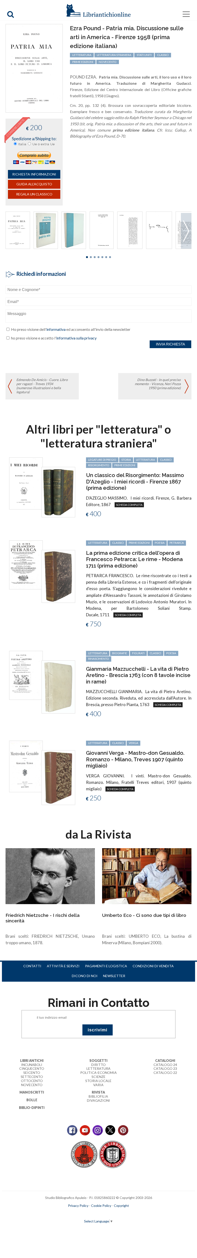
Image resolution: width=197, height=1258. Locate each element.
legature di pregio (102, 459)
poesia (160, 542)
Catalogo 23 (165, 1068)
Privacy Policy (78, 1206)
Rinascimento (98, 658)
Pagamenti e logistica (106, 966)
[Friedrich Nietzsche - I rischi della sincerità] (50, 876)
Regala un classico (34, 194)
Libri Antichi (31, 1060)
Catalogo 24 (165, 1065)
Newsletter (114, 976)
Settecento (32, 1077)
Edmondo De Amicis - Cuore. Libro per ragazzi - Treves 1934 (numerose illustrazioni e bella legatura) (42, 386)
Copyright (121, 1206)
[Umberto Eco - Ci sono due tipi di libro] (146, 876)
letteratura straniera (114, 55)
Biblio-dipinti (31, 1108)
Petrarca (177, 542)
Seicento (31, 1073)
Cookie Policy (101, 1206)
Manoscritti (31, 1092)
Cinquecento (31, 1068)
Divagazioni (98, 1100)
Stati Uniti (144, 55)
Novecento (108, 62)
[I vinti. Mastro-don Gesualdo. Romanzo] (26, 766)
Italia (22, 144)
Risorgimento (98, 465)
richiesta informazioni (34, 174)
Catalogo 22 (165, 1073)
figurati (138, 653)
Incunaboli (31, 1065)
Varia (98, 1085)
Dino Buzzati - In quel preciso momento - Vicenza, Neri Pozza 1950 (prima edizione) (158, 384)
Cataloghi (165, 1060)
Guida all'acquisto (34, 184)
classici (163, 55)
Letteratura (98, 1068)
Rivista (98, 1092)
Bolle (31, 1100)
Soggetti (98, 1060)
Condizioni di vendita (153, 966)
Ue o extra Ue (43, 144)
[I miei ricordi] (26, 483)
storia (126, 459)
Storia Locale (98, 1081)
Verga (133, 743)
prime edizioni (82, 62)
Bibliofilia (98, 1096)
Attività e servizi (63, 966)
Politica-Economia (98, 1073)
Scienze (98, 1077)
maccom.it (84, 1213)
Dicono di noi (85, 976)
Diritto (98, 1065)
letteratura (81, 55)
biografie (119, 653)
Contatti (32, 966)
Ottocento (32, 1081)
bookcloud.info (107, 1213)
